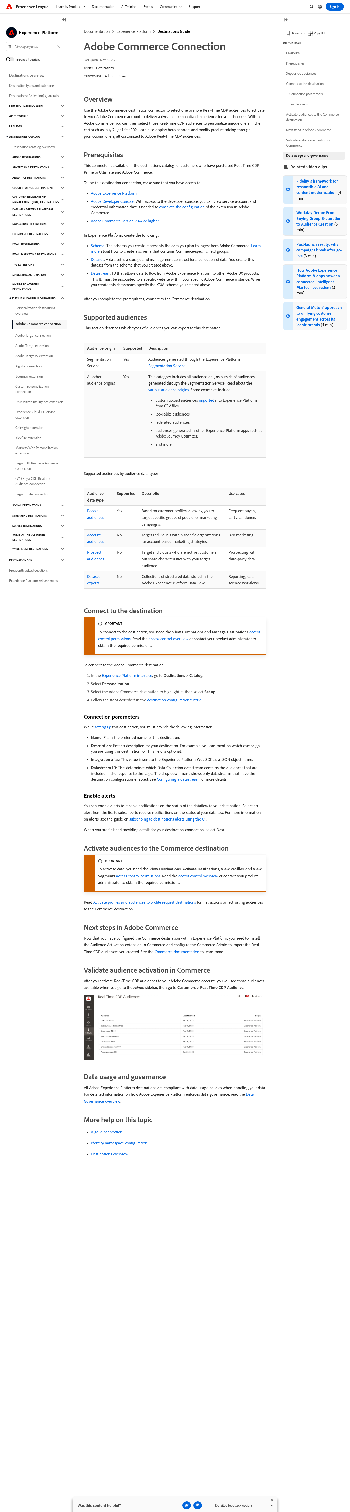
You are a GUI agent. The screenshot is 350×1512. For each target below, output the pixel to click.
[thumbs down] (197, 1505)
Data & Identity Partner (29, 224)
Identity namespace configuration (119, 1142)
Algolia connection (106, 1131)
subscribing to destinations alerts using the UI (167, 819)
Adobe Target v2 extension (34, 356)
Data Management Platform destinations (32, 212)
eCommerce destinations (30, 234)
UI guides (15, 126)
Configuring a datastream (178, 779)
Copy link (320, 33)
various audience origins (168, 389)
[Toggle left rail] (64, 20)
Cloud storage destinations (32, 188)
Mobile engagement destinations (26, 286)
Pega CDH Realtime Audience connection (36, 466)
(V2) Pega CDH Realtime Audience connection (33, 481)
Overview (293, 53)
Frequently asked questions (28, 570)
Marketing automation (29, 275)
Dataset (97, 259)
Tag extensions (23, 265)
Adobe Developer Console (112, 201)
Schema (98, 245)
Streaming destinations (29, 515)
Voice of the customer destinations (28, 537)
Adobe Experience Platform (114, 193)
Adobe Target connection (33, 335)
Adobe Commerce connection (38, 324)
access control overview (168, 638)
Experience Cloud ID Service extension (35, 415)
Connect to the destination (305, 83)
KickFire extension (28, 437)
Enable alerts (298, 104)
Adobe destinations (26, 157)
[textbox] (34, 46)
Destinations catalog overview (33, 147)
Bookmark (298, 33)
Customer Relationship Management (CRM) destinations (35, 199)
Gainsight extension (29, 427)
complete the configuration (182, 206)
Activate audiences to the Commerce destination (312, 117)
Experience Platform (134, 31)
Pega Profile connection (32, 494)
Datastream (100, 273)
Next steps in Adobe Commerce (308, 129)
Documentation (97, 31)
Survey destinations (27, 526)
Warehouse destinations (30, 549)
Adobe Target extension (32, 345)
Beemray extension (29, 376)
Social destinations (26, 505)
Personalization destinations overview (35, 311)
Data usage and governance (307, 155)
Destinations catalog (24, 137)
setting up (103, 726)
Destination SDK (20, 560)
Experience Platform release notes (33, 580)
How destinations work (26, 106)
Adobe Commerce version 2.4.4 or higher (125, 220)
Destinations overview (109, 1153)
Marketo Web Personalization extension (36, 450)
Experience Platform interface (127, 675)
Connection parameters (306, 94)
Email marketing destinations (34, 254)
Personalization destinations (34, 298)
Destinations (105, 68)
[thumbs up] (186, 1505)
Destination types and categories (32, 85)
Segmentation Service (167, 365)
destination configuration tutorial (174, 699)
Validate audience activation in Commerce (308, 143)
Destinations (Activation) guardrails (34, 95)
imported (206, 400)
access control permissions (138, 875)
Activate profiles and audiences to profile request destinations (144, 902)
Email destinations (26, 244)
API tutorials (18, 116)
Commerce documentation (177, 951)
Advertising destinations (30, 167)
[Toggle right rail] (285, 20)
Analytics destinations (29, 177)
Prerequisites (295, 63)
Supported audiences (301, 73)
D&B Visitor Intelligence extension (39, 402)
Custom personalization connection (32, 389)
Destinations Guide (173, 31)
